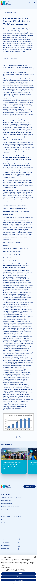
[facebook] (17, 437)
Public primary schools (6, 503)
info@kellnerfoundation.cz (7, 539)
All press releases (10, 12)
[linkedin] (20, 437)
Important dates (5, 522)
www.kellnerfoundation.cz (15, 242)
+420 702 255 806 (5, 542)
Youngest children (5, 509)
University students (6, 500)
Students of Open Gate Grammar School (11, 497)
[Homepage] (6, 3)
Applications (29, 486)
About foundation (5, 529)
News (2, 519)
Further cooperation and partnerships (10, 506)
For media (3, 526)
